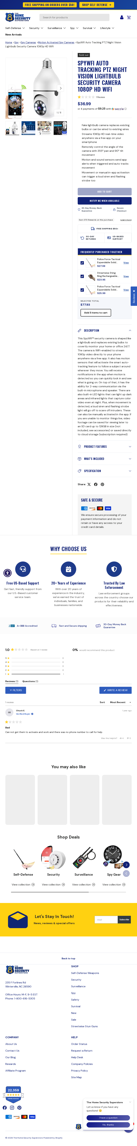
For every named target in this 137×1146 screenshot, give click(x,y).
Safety (75, 999)
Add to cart (104, 191)
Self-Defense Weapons (85, 973)
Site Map (76, 1077)
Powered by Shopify (52, 1138)
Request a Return (81, 1050)
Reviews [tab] (11, 682)
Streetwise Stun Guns (84, 1026)
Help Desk (77, 1057)
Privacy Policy (79, 1070)
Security (53, 875)
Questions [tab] (30, 682)
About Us (11, 1044)
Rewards (10, 1064)
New (73, 1013)
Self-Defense (23, 875)
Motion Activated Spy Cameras (56, 42)
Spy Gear (114, 875)
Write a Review (118, 691)
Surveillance (84, 875)
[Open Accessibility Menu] (7, 573)
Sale (73, 1019)
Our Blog (10, 1057)
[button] (105, 97)
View (127, 263)
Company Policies (82, 1064)
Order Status (79, 1044)
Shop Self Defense (95, 4)
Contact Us (12, 1050)
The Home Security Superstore (28, 1138)
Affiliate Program (15, 1070)
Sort (102, 702)
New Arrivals (13, 34)
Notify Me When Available (104, 200)
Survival (75, 1006)
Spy (16, 42)
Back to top (68, 958)
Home (8, 42)
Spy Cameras (28, 42)
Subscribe (124, 919)
